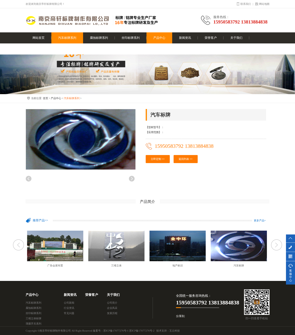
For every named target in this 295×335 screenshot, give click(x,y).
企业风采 (112, 307)
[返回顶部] (290, 238)
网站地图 (264, 3)
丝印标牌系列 (131, 37)
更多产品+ (260, 220)
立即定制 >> (158, 158)
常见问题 (69, 313)
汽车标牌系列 (67, 37)
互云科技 (174, 330)
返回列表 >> (185, 158)
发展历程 (112, 313)
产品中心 (159, 37)
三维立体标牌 (33, 318)
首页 (45, 98)
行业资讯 (69, 307)
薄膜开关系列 (33, 323)
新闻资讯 (185, 37)
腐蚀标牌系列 (99, 37)
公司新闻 (69, 302)
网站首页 (39, 37)
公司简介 (112, 302)
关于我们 (236, 37)
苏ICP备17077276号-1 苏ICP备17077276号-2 (129, 330)
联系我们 (245, 3)
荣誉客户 (211, 37)
